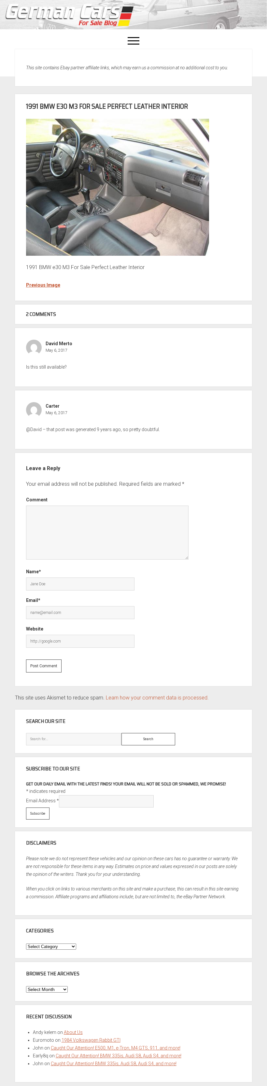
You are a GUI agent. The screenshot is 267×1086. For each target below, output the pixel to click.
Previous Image (43, 285)
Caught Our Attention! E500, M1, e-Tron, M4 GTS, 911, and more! (115, 1048)
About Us (73, 1032)
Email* (33, 600)
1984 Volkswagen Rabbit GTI (91, 1040)
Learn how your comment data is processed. (157, 698)
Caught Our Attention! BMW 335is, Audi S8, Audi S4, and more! (118, 1055)
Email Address (42, 800)
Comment (37, 499)
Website (34, 628)
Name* (33, 571)
